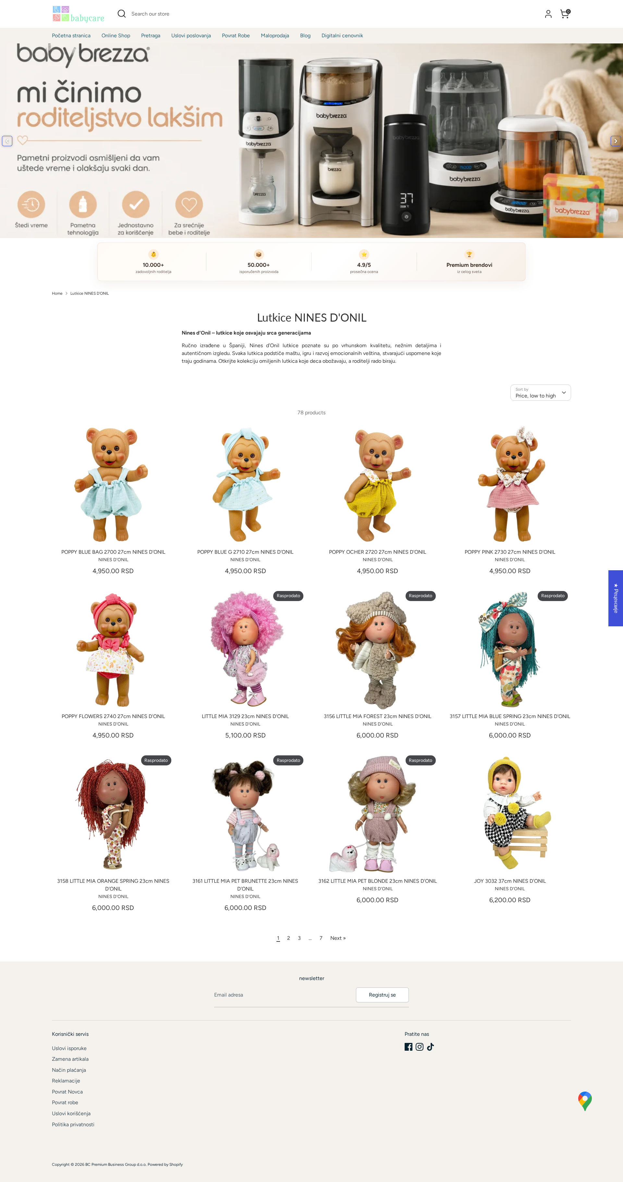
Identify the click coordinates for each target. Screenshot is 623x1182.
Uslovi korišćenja (71, 1113)
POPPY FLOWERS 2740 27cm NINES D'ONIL (113, 716)
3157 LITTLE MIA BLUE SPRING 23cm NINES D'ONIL (510, 716)
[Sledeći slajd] (616, 141)
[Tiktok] (430, 1047)
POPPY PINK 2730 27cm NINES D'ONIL (510, 552)
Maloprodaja (275, 35)
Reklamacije (66, 1081)
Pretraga (150, 35)
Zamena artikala (70, 1059)
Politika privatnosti (73, 1124)
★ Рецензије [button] (616, 598)
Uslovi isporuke (69, 1048)
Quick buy (113, 535)
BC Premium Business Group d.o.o (115, 1164)
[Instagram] (419, 1047)
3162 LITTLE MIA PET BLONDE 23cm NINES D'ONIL (377, 881)
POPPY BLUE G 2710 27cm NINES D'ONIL (245, 552)
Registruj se (382, 995)
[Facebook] (408, 1047)
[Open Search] (121, 13)
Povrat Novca (67, 1092)
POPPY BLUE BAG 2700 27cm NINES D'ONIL (113, 552)
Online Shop (116, 35)
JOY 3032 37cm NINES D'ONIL (510, 881)
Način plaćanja (69, 1070)
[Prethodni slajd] (7, 141)
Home (57, 293)
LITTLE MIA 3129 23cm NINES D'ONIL (245, 716)
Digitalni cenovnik (342, 35)
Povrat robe (65, 1102)
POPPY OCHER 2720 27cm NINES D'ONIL (377, 552)
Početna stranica (71, 35)
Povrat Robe (236, 35)
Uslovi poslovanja (191, 35)
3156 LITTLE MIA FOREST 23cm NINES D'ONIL (377, 716)
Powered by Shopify (165, 1164)
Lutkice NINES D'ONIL (89, 293)
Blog (305, 35)
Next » (338, 938)
